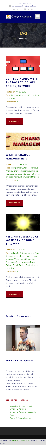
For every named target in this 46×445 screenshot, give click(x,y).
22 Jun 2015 (21, 250)
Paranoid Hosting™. (20, 440)
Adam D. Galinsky (19, 253)
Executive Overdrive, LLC (21, 406)
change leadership (22, 171)
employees (21, 95)
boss (13, 95)
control (31, 253)
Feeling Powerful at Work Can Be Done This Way (22, 240)
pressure (9, 259)
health (16, 256)
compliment (11, 98)
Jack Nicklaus (32, 265)
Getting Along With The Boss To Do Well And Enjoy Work (22, 82)
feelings (9, 256)
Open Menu (37, 16)
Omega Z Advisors (18, 409)
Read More (14, 121)
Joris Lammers (22, 262)
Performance (26, 256)
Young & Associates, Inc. (20, 418)
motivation (35, 174)
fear (36, 253)
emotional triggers (31, 177)
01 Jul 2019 (21, 92)
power (36, 256)
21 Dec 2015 (21, 164)
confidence (24, 174)
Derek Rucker (19, 265)
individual (18, 177)
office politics (33, 95)
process (9, 177)
